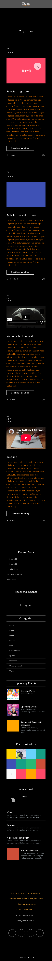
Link (11, 645)
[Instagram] (30, 933)
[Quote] (13, 800)
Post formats (14, 651)
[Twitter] (21, 933)
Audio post (11, 579)
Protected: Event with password (31, 723)
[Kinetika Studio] (25, 70)
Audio (11, 630)
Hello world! (12, 559)
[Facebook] (12, 933)
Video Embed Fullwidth (21, 336)
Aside (11, 625)
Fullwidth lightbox (17, 91)
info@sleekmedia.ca (26, 921)
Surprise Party (28, 691)
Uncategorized (15, 666)
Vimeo (10, 812)
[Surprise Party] (13, 694)
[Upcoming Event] (13, 710)
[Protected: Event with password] (13, 726)
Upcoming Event (29, 706)
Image (12, 155)
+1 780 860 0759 (26, 915)
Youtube (11, 456)
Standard (14, 279)
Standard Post (13, 569)
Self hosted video (14, 574)
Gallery (12, 635)
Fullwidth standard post (21, 215)
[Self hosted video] (13, 854)
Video (12, 399)
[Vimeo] (39, 933)
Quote (12, 656)
